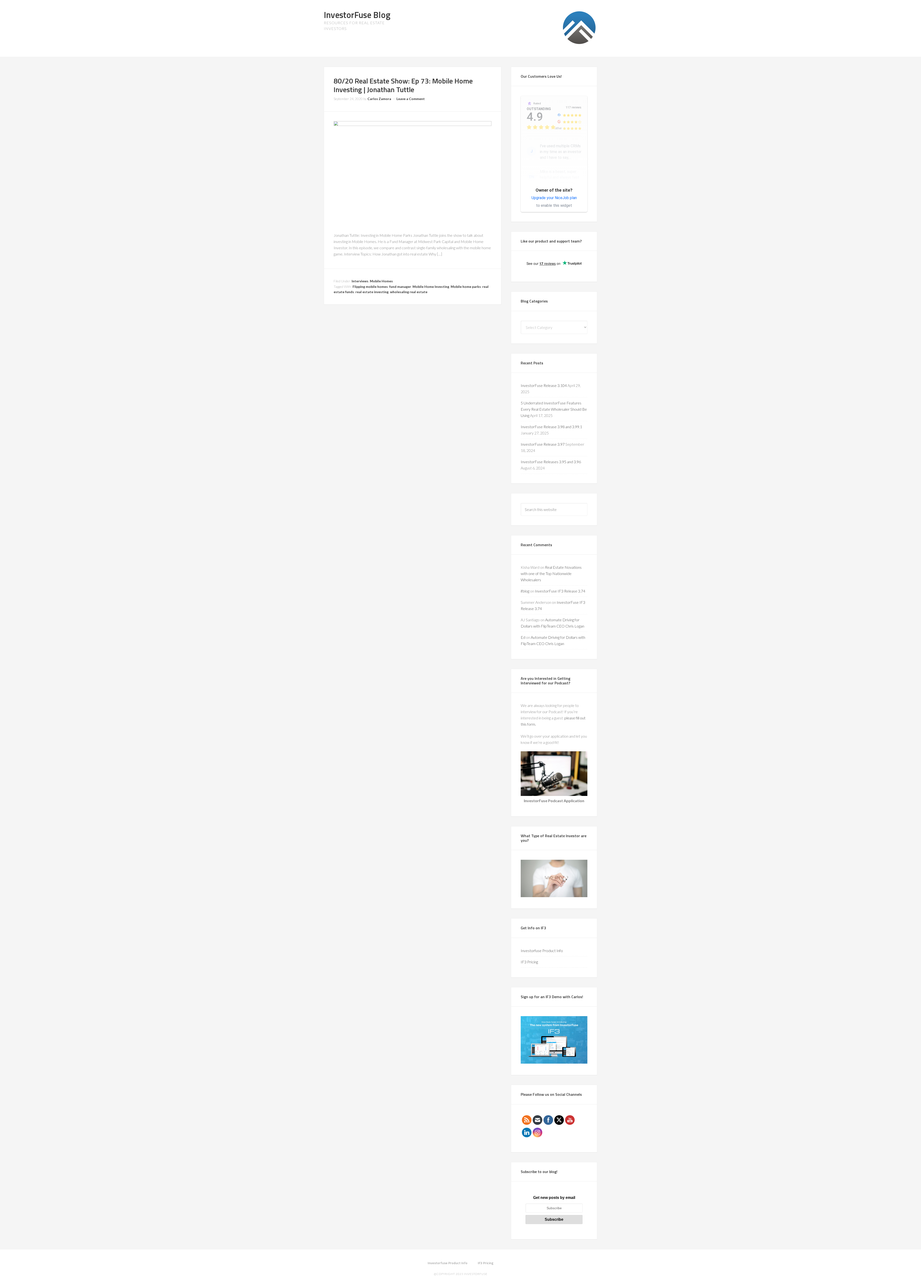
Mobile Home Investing (431, 286)
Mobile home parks (466, 286)
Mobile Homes (381, 281)
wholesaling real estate (408, 292)
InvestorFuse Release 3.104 (544, 385)
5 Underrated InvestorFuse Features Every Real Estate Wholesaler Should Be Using (554, 409)
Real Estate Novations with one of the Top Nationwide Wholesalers (551, 573)
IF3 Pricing (529, 962)
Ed (523, 637)
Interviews (360, 281)
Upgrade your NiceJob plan (554, 198)
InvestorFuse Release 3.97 (543, 444)
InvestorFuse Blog (357, 14)
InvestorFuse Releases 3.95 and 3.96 (551, 461)
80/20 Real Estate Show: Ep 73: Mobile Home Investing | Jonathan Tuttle (403, 85)
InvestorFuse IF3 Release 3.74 (560, 591)
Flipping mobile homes (370, 286)
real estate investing (372, 292)
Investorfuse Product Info (542, 950)
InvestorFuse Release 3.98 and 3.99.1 (551, 426)
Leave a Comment (410, 99)
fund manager (400, 286)
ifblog (525, 591)
